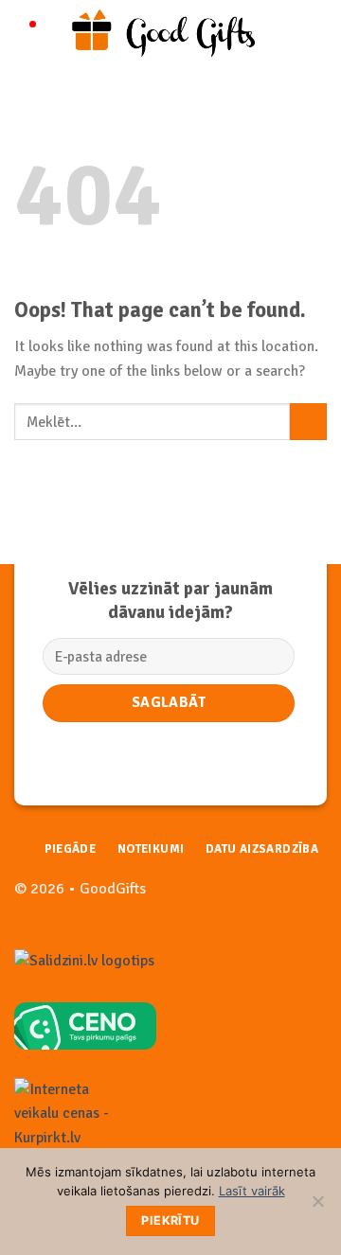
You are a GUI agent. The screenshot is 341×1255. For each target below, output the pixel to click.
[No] (317, 1207)
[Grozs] (317, 33)
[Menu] (25, 32)
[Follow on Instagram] (312, 899)
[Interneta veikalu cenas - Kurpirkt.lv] (71, 1113)
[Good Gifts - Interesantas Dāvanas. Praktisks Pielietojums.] (172, 33)
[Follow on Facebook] (282, 899)
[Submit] (308, 421)
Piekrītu (170, 1220)
